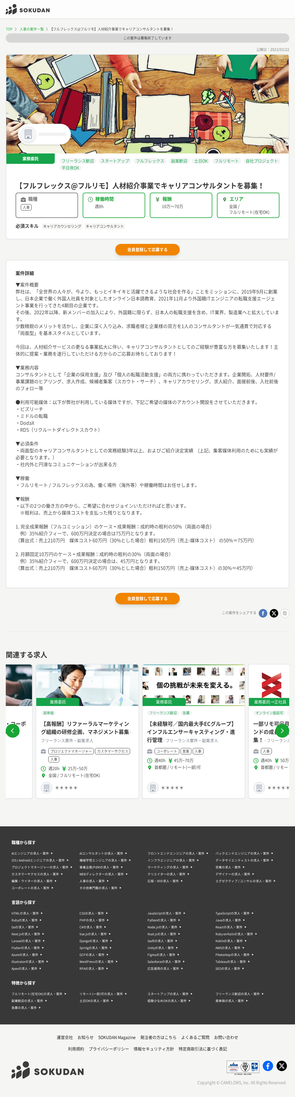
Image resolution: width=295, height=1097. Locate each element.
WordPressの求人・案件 (97, 961)
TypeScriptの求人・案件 (232, 913)
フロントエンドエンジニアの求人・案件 (176, 853)
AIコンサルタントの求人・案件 (101, 853)
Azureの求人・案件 (25, 954)
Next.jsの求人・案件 (26, 934)
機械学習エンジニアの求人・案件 (103, 860)
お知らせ (85, 1037)
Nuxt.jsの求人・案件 (162, 934)
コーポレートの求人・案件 (31, 888)
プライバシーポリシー (109, 1049)
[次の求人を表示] (282, 731)
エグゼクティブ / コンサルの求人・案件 (243, 881)
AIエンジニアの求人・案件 (30, 853)
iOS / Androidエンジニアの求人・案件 (38, 860)
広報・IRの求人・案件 (163, 881)
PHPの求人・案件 (92, 920)
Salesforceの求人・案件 (164, 961)
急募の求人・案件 (24, 1007)
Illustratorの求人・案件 (28, 961)
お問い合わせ (226, 1037)
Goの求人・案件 (23, 927)
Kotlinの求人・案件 (229, 941)
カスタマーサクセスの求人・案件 (35, 874)
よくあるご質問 (195, 1037)
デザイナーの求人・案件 (232, 874)
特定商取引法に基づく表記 (203, 1049)
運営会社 (65, 1037)
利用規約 (76, 1049)
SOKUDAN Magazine (117, 1037)
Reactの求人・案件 (229, 927)
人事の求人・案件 (92, 881)
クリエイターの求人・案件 (167, 874)
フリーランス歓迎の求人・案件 (237, 993)
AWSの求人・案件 (228, 947)
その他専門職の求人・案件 (99, 888)
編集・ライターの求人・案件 (32, 881)
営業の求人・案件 (228, 867)
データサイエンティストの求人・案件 (242, 860)
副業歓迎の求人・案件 (27, 1000)
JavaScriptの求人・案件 (164, 913)
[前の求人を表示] (13, 731)
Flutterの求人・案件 (26, 947)
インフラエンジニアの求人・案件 (171, 860)
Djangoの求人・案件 (94, 941)
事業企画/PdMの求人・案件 (99, 867)
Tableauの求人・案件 (230, 961)
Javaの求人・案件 (228, 920)
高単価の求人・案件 (229, 1000)
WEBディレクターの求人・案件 (102, 874)
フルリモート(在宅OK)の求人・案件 (37, 993)
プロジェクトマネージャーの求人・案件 (40, 867)
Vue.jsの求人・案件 (93, 934)
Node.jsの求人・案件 (162, 927)
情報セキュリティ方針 (154, 1049)
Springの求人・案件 (94, 947)
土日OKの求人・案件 (94, 1000)
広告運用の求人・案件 (163, 968)
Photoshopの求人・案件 (232, 954)
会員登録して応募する (147, 250)
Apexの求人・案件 (24, 968)
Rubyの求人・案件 (25, 920)
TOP (9, 29)
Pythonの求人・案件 (162, 920)
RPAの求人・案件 (92, 968)
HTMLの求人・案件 (25, 913)
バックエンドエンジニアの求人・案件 (242, 853)
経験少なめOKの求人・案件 (167, 1000)
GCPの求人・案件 (92, 954)
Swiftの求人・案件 (160, 941)
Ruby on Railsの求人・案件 (234, 934)
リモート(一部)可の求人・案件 (101, 993)
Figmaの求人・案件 (161, 954)
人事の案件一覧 (32, 29)
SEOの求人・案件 (227, 968)
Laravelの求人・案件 (26, 941)
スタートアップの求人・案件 (168, 993)
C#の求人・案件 (91, 927)
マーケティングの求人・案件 (168, 867)
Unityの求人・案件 (161, 947)
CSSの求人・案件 (92, 913)
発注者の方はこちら (158, 1037)
